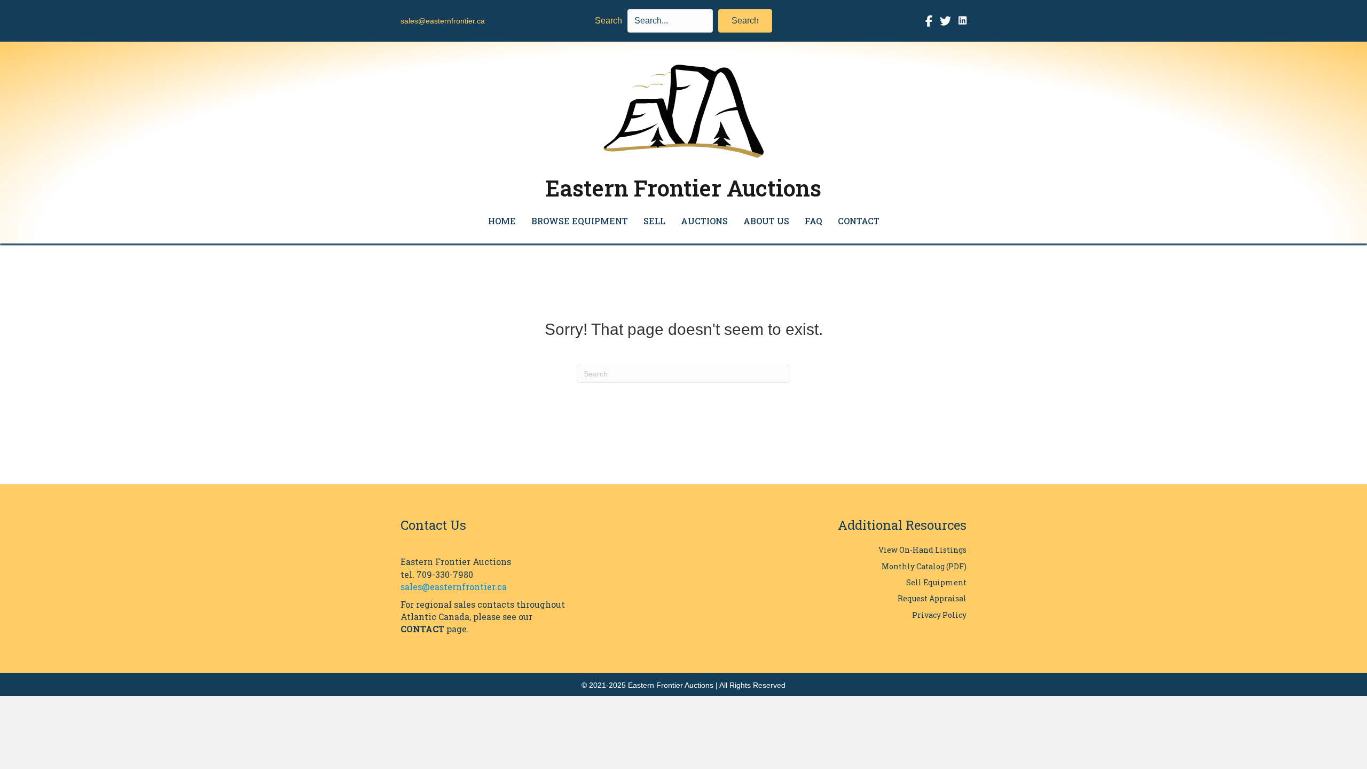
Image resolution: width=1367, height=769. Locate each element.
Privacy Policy (939, 615)
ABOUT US (766, 220)
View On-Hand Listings (922, 550)
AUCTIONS (704, 220)
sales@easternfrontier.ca (442, 21)
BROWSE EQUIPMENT (579, 220)
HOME (502, 220)
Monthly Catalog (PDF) (924, 566)
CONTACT (858, 220)
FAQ (813, 220)
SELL (654, 220)
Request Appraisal (932, 598)
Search (608, 20)
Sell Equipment (936, 582)
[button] (745, 21)
